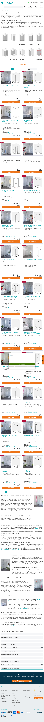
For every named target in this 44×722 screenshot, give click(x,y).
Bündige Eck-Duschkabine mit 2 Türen (10, 401)
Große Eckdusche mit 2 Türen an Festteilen (31, 436)
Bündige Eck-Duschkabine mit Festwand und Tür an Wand (33, 226)
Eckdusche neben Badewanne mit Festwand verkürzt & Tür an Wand (9, 297)
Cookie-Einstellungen (28, 719)
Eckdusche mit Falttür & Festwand (9, 157)
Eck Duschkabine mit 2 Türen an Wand (10, 85)
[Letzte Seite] (25, 69)
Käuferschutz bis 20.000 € (38, 691)
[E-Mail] (43, 356)
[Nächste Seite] (23, 69)
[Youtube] (37, 712)
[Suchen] (24, 7)
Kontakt (41, 2)
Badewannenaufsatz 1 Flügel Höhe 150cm (32, 121)
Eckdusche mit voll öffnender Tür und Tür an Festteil (32, 401)
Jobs (1, 703)
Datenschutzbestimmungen (25, 354)
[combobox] (13, 7)
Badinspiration (4, 690)
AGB (38, 719)
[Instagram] (41, 712)
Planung (13, 693)
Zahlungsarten (15, 700)
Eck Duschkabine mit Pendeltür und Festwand (10, 121)
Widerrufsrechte (13, 719)
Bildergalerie (3, 692)
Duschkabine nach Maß (16, 547)
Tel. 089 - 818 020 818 (5, 549)
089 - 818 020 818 (34, 2)
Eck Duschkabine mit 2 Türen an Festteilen (31, 86)
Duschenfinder (15, 690)
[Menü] (2, 6)
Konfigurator (14, 692)
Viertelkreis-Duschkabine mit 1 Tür (32, 190)
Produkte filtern (22, 64)
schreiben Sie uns (15, 549)
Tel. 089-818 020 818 (23, 608)
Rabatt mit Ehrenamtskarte (4, 700)
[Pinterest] (39, 712)
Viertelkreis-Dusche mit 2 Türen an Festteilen (10, 333)
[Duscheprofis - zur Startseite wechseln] (11, 2)
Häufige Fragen (4, 698)
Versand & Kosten (15, 698)
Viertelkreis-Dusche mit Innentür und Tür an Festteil (10, 470)
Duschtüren (36, 528)
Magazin (2, 693)
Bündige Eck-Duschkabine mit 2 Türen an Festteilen (32, 470)
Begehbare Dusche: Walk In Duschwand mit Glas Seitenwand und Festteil (33, 260)
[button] (22, 634)
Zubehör (19, 599)
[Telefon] (43, 359)
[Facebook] (34, 712)
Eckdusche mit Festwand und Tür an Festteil (32, 297)
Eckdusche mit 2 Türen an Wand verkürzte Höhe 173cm (9, 226)
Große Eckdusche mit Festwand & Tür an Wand (10, 436)
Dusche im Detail (26, 690)
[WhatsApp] (43, 361)
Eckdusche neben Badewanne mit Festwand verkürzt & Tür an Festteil (32, 333)
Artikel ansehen (11, 102)
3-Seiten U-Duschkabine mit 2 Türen (10, 259)
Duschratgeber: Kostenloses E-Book (27, 692)
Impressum (7, 719)
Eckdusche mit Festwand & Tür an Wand (33, 157)
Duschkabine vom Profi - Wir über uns (5, 696)
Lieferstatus (14, 705)
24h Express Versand (16, 702)
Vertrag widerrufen (38, 698)
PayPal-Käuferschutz (37, 695)
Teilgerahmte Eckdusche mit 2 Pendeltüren (8, 191)
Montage (13, 697)
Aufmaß (13, 695)
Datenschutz (34, 719)
